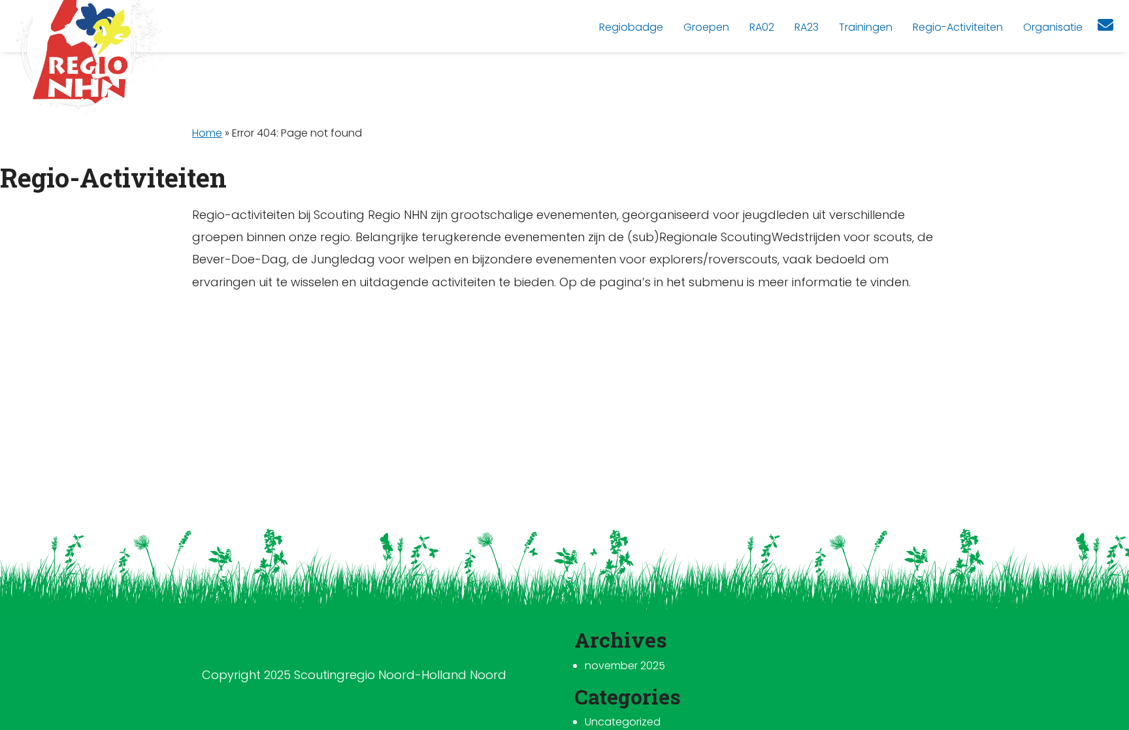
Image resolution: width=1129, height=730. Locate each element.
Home (207, 133)
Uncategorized (623, 721)
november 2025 (625, 665)
